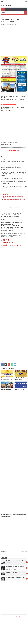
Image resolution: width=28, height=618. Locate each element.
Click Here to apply (14, 207)
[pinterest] (9, 364)
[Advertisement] (14, 41)
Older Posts (24, 551)
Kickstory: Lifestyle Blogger (15, 616)
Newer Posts (3, 551)
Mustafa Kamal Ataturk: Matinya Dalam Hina (15, 577)
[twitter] (5, 364)
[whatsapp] (12, 364)
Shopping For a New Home (11, 572)
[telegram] (15, 364)
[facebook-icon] (26, 2)
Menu (3, 9)
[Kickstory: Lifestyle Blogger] (7, 5)
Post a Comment (13, 24)
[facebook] (2, 364)
